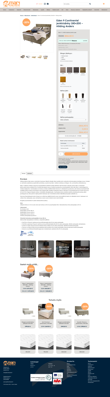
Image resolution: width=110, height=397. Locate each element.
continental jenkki (75, 160)
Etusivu (21, 15)
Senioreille (96, 9)
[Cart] (104, 4)
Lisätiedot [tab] (29, 173)
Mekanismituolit (27, 9)
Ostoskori (69, 369)
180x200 (63, 159)
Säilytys (48, 9)
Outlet (40, 3)
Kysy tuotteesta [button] (63, 166)
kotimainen (73, 162)
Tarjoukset (69, 370)
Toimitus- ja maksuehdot (72, 375)
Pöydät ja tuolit (56, 9)
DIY (62, 9)
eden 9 (76, 162)
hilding (86, 162)
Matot (67, 9)
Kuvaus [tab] (23, 173)
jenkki (86, 160)
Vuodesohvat (11, 9)
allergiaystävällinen (61, 162)
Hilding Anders (81, 162)
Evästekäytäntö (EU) (71, 364)
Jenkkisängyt (34, 15)
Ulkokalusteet (104, 9)
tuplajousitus (68, 160)
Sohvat (4, 9)
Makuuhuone (35, 9)
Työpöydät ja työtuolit (87, 9)
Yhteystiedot (69, 376)
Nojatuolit (19, 9)
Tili (67, 373)
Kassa (68, 366)
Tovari (16, 384)
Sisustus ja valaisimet (75, 9)
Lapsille (42, 9)
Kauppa (68, 367)
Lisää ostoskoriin (76, 153)
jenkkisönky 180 (82, 160)
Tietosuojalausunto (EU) (72, 372)
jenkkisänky (68, 162)
